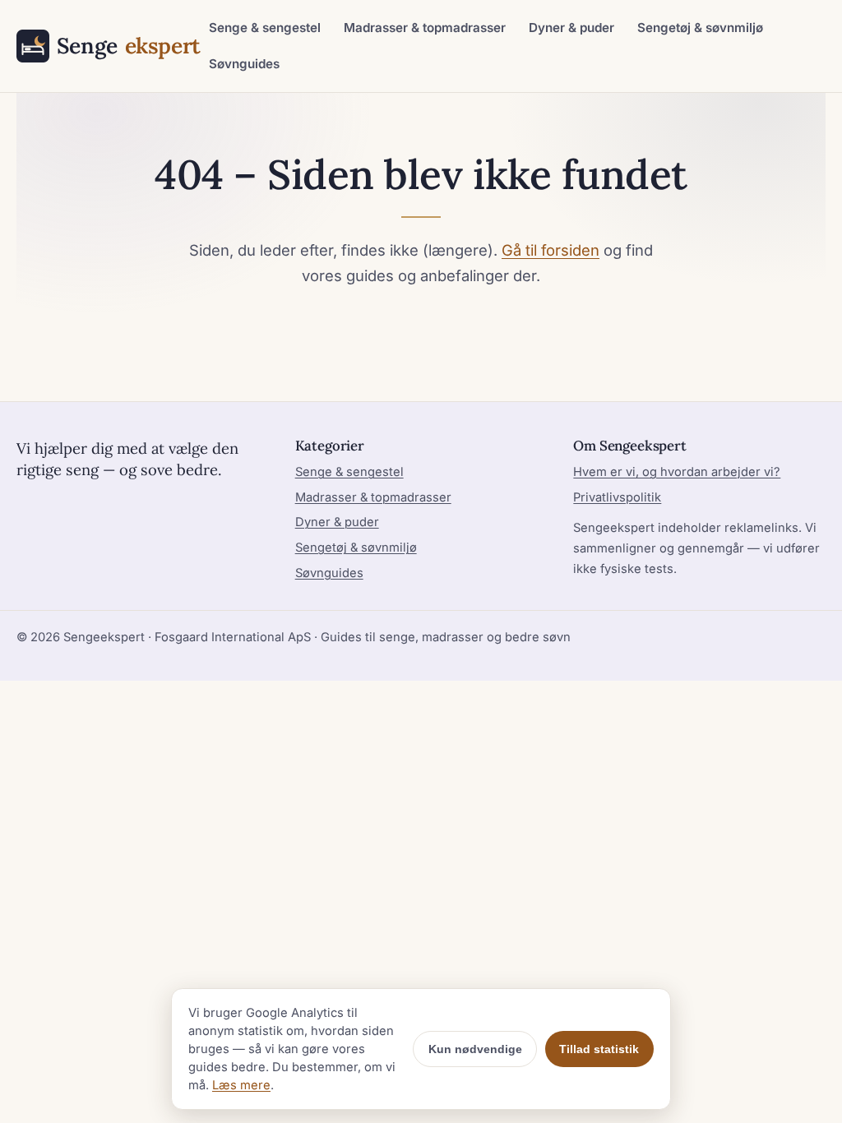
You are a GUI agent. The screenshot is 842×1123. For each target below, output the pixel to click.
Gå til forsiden (550, 250)
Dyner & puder (571, 27)
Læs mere (241, 1085)
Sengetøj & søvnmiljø (700, 27)
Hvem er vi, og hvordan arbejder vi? (676, 471)
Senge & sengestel (265, 27)
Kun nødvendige (475, 1049)
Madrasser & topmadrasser (425, 27)
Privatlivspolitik (617, 497)
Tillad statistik (599, 1049)
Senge (123, 45)
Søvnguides (244, 64)
